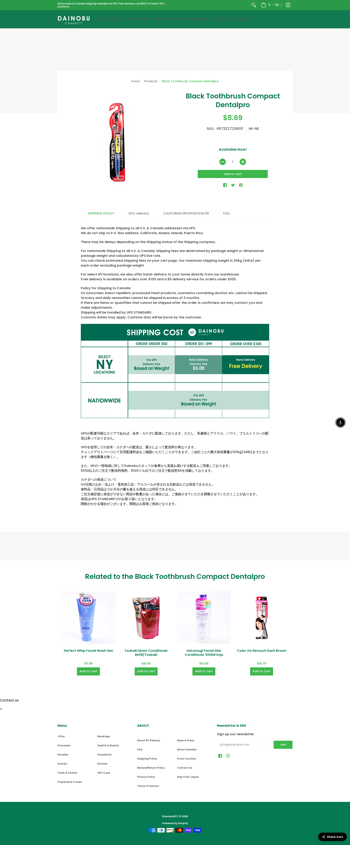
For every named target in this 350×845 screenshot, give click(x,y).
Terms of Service (148, 786)
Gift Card (103, 773)
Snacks (62, 763)
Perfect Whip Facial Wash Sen (88, 650)
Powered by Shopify (175, 823)
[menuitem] (253, 5)
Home (135, 81)
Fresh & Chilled (67, 773)
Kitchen (102, 763)
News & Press (185, 740)
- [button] (273, 5)
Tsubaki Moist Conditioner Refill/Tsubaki (146, 652)
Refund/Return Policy (151, 767)
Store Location (186, 758)
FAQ (139, 749)
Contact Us (184, 767)
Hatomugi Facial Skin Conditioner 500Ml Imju (204, 652)
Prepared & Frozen (70, 782)
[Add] (243, 162)
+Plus (61, 736)
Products (151, 81)
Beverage (103, 736)
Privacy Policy (146, 777)
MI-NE (254, 128)
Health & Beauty (108, 745)
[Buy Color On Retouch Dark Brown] (261, 618)
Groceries (64, 745)
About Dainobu (187, 749)
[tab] (101, 213)
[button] (288, 5)
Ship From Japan (188, 777)
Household (104, 754)
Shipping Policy (147, 758)
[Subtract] (222, 162)
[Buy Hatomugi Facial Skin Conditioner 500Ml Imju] (204, 618)
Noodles (63, 754)
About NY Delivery (148, 740)
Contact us (9, 700)
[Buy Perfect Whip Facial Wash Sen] (88, 618)
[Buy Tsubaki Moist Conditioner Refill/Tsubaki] (146, 618)
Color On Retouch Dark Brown (261, 650)
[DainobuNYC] (74, 19)
